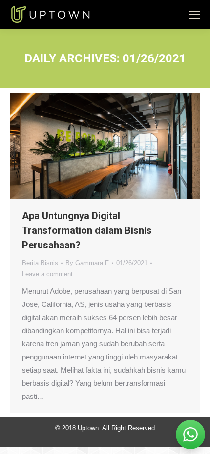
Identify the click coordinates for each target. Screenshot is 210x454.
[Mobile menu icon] (194, 14)
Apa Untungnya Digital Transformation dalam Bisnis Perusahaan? (87, 230)
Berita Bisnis (40, 262)
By (87, 262)
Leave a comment (47, 274)
